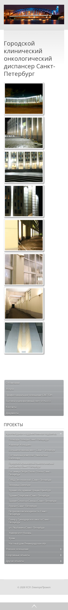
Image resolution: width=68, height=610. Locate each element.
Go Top (34, 606)
